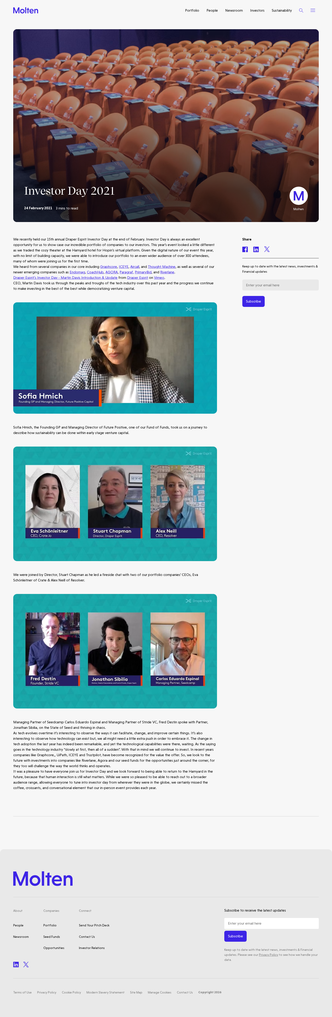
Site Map (136, 992)
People (212, 10)
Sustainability (282, 10)
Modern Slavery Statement (105, 992)
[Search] (301, 10)
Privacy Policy (268, 955)
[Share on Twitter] (267, 249)
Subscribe (253, 301)
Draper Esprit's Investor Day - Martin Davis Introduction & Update (65, 277)
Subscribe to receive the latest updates (255, 910)
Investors (257, 10)
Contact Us (87, 937)
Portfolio (192, 10)
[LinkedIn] (16, 964)
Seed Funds (51, 937)
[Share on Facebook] (245, 249)
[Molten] (25, 10)
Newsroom (234, 10)
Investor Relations (92, 948)
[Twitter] (26, 964)
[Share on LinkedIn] (256, 249)
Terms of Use (22, 992)
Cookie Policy (71, 992)
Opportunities (53, 948)
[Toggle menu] (313, 10)
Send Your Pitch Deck (94, 925)
